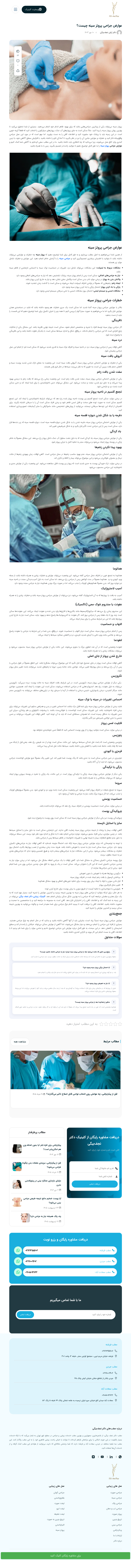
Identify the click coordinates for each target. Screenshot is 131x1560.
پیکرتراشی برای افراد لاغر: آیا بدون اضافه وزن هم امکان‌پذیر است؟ (42, 1147)
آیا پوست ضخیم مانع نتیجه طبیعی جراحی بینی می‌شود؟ (42, 1200)
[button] (15, 9)
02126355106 (31, 1250)
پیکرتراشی (117, 1530)
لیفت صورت (59, 1503)
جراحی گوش (59, 1492)
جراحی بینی (117, 1525)
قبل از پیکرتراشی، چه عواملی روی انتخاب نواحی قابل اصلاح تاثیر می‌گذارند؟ (81, 1094)
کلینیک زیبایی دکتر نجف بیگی (32, 896)
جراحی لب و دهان (114, 1508)
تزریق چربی (117, 1519)
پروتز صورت (117, 1514)
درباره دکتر (118, 1541)
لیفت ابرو (60, 1508)
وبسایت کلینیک (32, 9)
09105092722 (31, 1272)
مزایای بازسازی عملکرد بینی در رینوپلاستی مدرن (43, 1183)
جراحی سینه (64, 258)
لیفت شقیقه (59, 1514)
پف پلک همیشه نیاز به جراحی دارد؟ (45, 1216)
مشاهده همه (20, 1042)
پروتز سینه (104, 146)
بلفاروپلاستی (59, 1498)
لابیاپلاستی (59, 1525)
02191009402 (31, 1261)
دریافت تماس (94, 1184)
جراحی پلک (117, 1503)
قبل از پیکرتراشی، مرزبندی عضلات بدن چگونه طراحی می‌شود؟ (41, 1165)
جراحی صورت (116, 1492)
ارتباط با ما (117, 1535)
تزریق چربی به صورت (55, 1519)
